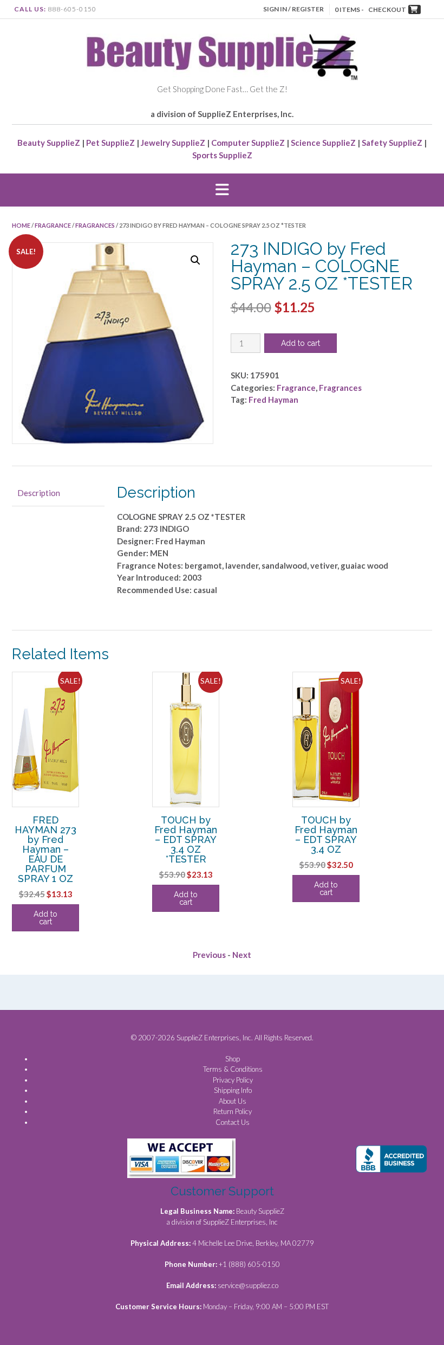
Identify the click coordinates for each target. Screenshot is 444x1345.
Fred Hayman (273, 399)
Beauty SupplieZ (48, 142)
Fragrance (53, 225)
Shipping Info (233, 1090)
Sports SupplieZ (222, 155)
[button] (222, 190)
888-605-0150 (72, 9)
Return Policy (232, 1111)
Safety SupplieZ (392, 142)
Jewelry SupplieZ (173, 142)
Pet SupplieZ (110, 142)
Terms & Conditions (233, 1069)
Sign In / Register (293, 9)
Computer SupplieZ (248, 142)
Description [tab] (38, 493)
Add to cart (300, 343)
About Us (232, 1101)
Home (21, 225)
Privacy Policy (233, 1080)
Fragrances (95, 225)
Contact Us (233, 1122)
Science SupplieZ (323, 142)
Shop (232, 1058)
